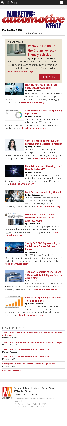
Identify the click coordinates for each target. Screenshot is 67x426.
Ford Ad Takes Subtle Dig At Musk (43, 192)
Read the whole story (20, 71)
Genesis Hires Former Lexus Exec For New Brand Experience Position (43, 142)
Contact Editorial (48, 388)
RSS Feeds (18, 391)
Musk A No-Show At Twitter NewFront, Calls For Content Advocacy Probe (40, 217)
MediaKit (35, 388)
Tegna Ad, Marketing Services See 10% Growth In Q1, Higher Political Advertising (43, 275)
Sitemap (28, 391)
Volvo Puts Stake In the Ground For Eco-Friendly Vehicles (42, 50)
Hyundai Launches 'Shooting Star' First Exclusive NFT (43, 167)
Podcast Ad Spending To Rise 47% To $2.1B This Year (43, 299)
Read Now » (49, 77)
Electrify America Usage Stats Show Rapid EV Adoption (41, 86)
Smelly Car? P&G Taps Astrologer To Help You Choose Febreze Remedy (42, 246)
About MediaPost (21, 388)
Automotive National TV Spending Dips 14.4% (43, 112)
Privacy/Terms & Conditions (26, 394)
